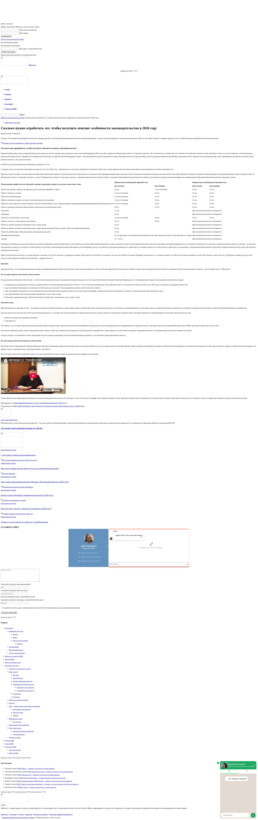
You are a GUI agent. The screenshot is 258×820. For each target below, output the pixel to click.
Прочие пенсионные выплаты (22, 681)
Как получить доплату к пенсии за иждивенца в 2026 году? (26, 508)
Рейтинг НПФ (9, 740)
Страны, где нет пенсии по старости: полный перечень (24, 522)
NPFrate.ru (4, 118)
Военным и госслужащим (25, 687)
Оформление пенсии (8, 463)
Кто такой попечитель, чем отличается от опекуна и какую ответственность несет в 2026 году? (49, 406)
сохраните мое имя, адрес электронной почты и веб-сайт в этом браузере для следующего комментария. (41, 608)
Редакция (8, 94)
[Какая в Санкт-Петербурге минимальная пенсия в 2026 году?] (17, 487)
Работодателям (18, 712)
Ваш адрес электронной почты (30, 49)
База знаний (9, 104)
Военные (16, 675)
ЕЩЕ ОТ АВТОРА (35, 428)
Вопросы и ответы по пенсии (18, 700)
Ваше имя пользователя (28, 30)
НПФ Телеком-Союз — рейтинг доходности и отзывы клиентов (39, 775)
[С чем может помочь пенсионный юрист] (12, 447)
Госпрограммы (14, 647)
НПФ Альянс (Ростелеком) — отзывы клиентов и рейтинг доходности (42, 778)
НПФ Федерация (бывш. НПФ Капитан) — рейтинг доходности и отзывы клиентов (44, 781)
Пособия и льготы (15, 737)
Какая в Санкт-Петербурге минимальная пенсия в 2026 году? (27, 495)
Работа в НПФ (13, 753)
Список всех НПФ (11, 109)
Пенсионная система (16, 118)
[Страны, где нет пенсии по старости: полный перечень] (17, 514)
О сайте (7, 89)
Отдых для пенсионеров (17, 653)
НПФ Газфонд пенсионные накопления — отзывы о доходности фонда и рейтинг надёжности (48, 784)
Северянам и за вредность (25, 690)
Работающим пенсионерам (22, 709)
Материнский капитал (16, 650)
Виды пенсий (13, 672)
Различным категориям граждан (23, 684)
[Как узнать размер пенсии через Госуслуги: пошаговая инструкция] (19, 460)
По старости (17, 722)
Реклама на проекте (41, 814)
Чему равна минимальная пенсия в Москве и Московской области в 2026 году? (35, 482)
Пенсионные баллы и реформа (19, 725)
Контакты (8, 99)
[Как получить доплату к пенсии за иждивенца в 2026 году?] (13, 500)
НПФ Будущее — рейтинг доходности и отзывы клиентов (37, 787)
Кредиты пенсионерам (20, 640)
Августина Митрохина (9, 420)
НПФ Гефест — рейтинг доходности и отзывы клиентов (36, 768)
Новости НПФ (9, 659)
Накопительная (18, 678)
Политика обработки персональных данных (18, 818)
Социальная (17, 694)
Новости (12, 703)
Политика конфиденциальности (60, 814)
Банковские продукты (16, 631)
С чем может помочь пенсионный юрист (18, 455)
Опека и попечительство (13, 662)
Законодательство (15, 750)
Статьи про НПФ (10, 747)
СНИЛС (15, 715)
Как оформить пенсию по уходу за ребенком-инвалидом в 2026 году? (41, 403)
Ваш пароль (23, 33)
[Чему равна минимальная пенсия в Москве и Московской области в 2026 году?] (8, 474)
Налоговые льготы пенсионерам (23, 731)
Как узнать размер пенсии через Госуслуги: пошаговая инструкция (30, 468)
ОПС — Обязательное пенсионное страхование (24, 706)
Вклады (15, 634)
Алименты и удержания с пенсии (20, 669)
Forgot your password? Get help (12, 39)
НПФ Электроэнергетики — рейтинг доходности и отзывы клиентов (50, 772)
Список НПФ (9, 744)
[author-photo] (5, 417)
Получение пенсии (15, 728)
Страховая (16, 697)
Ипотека (19, 644)
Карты (15, 637)
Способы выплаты (19, 734)
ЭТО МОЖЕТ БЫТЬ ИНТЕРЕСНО (14, 428)
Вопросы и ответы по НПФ (14, 656)
